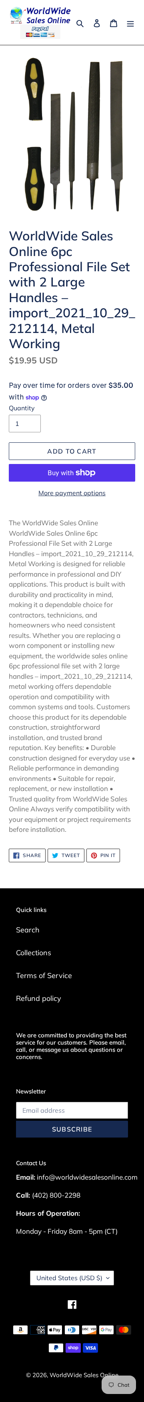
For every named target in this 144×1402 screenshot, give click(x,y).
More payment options (72, 493)
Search (28, 929)
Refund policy (38, 998)
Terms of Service (44, 975)
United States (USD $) (69, 1278)
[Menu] (130, 22)
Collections (33, 952)
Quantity (22, 408)
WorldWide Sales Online (84, 1375)
